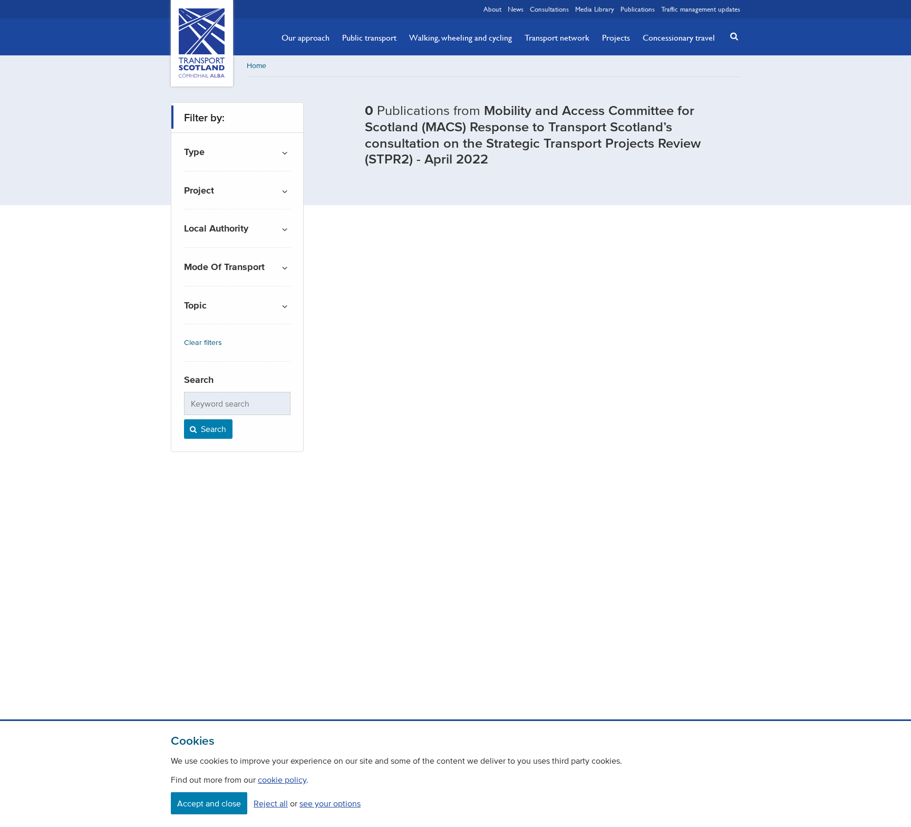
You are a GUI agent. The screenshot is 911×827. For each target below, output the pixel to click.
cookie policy (282, 779)
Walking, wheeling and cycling (460, 37)
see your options (330, 803)
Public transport (369, 37)
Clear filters (203, 343)
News (516, 9)
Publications (638, 9)
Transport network (557, 37)
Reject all (271, 803)
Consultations (549, 9)
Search (212, 429)
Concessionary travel (679, 37)
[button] (731, 36)
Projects (616, 37)
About (492, 9)
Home (256, 66)
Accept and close (209, 803)
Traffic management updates (700, 9)
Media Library (594, 9)
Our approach (305, 37)
